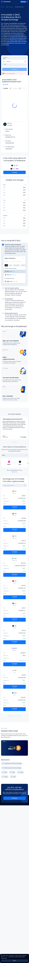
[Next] (16, 442)
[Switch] (25, 61)
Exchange (14, 798)
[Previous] (13, 442)
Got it (14, 960)
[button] (14, 264)
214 (19, 715)
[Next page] (21, 716)
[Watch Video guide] (14, 748)
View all (13, 471)
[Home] (5, 2)
